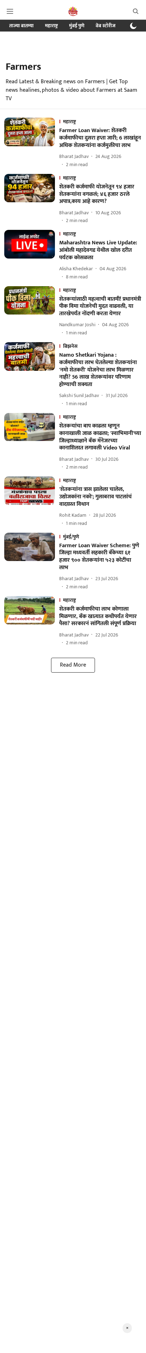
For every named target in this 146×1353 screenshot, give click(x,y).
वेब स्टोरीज (106, 25)
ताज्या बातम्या (21, 25)
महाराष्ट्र (51, 25)
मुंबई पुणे (76, 25)
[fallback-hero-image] (31, 143)
